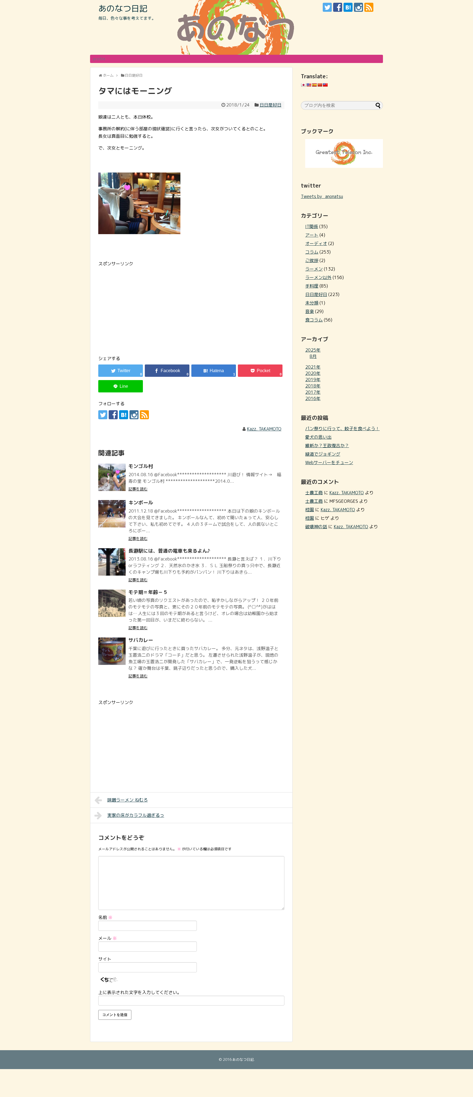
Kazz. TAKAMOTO (264, 429)
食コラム (314, 320)
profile (99, 58)
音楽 (309, 311)
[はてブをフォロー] (348, 7)
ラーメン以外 (318, 277)
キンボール (140, 502)
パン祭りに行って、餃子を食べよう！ (342, 429)
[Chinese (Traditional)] (325, 85)
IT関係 (311, 226)
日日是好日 (270, 105)
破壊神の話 (316, 527)
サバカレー (140, 640)
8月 (313, 356)
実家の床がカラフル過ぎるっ (135, 815)
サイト (104, 959)
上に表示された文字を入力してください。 (139, 992)
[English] (308, 85)
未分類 (311, 303)
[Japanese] (303, 85)
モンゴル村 (140, 466)
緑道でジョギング (322, 454)
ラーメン (314, 269)
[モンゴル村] (112, 477)
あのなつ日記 (123, 8)
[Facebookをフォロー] (337, 7)
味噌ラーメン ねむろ (127, 800)
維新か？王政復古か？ (327, 446)
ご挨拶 (311, 260)
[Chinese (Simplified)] (319, 85)
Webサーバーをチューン (329, 463)
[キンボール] (112, 513)
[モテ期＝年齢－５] (112, 603)
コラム (311, 252)
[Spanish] (314, 85)
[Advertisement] (144, 306)
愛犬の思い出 (318, 437)
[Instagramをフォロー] (358, 7)
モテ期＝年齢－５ (148, 592)
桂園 (309, 510)
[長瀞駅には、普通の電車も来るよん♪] (112, 562)
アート (311, 235)
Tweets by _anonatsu (322, 196)
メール (107, 938)
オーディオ (316, 243)
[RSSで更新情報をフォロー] (368, 7)
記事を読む (138, 489)
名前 (105, 917)
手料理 (311, 286)
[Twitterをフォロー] (327, 7)
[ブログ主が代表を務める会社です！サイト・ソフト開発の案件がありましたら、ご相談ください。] (344, 166)
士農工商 (314, 493)
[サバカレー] (112, 651)
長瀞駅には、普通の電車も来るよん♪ (169, 550)
